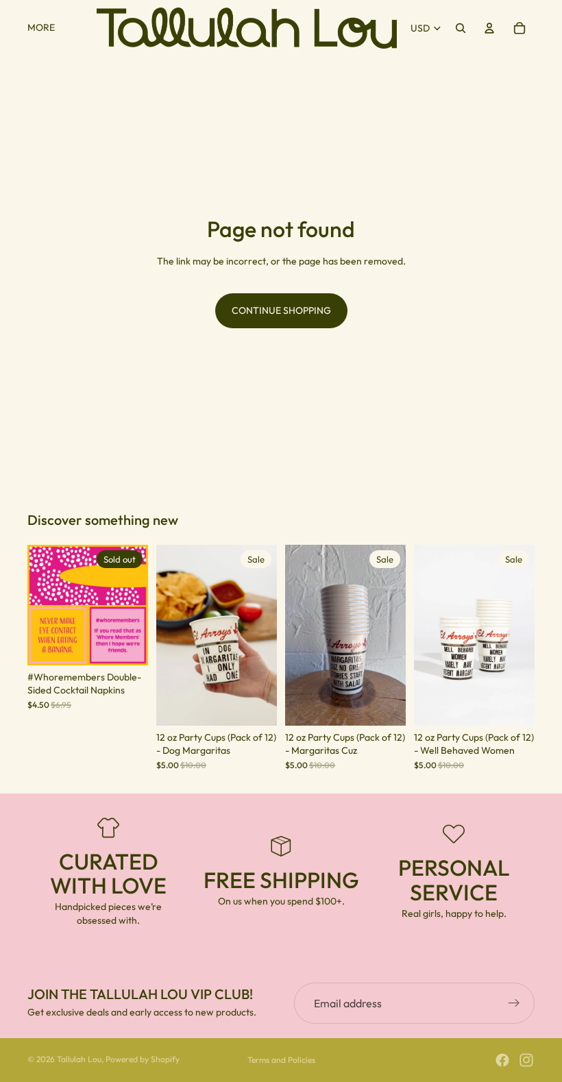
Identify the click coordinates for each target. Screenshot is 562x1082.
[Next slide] (133, 605)
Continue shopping (281, 310)
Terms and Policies (281, 1060)
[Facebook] (502, 1060)
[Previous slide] (42, 605)
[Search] (460, 28)
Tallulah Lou (79, 1059)
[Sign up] (514, 1003)
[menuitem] (41, 28)
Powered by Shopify (143, 1059)
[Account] (489, 28)
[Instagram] (526, 1060)
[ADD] (255, 704)
